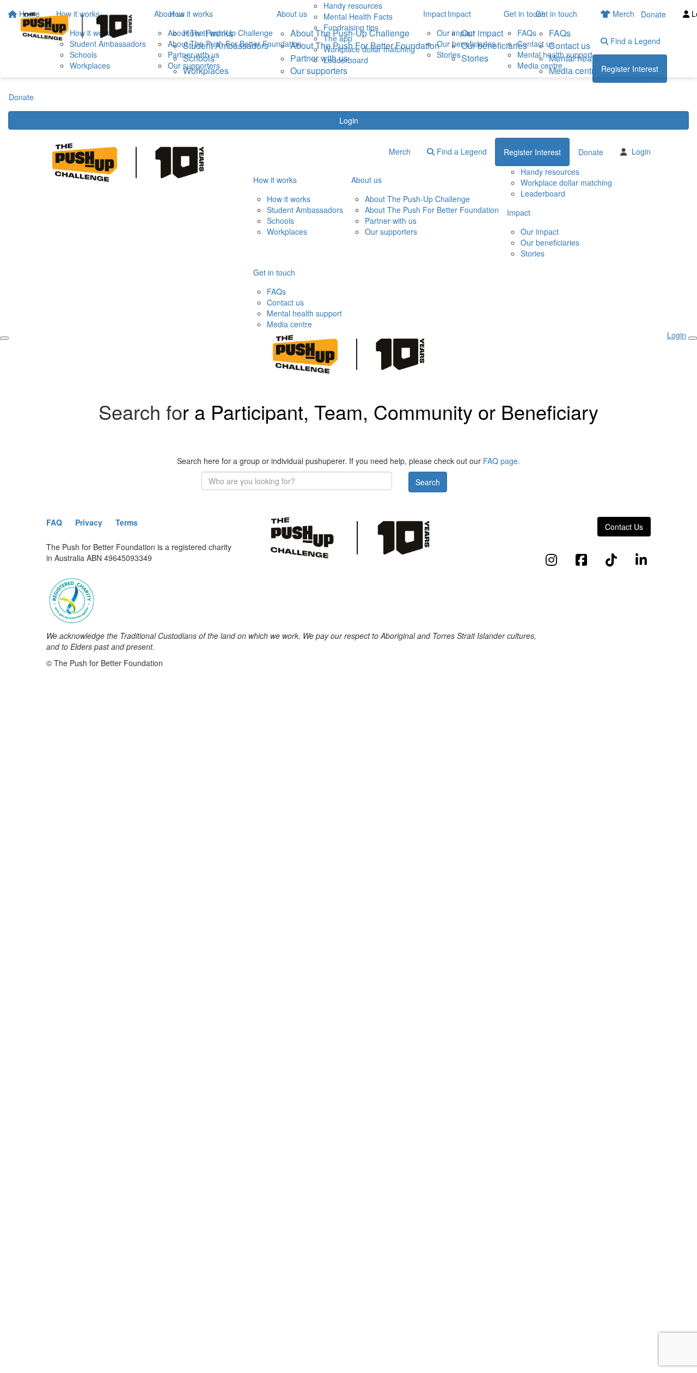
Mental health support (590, 58)
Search (427, 482)
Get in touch (556, 13)
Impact (459, 13)
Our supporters (318, 70)
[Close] (692, 338)
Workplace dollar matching (566, 182)
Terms (126, 522)
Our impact (482, 33)
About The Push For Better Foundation (364, 45)
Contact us (569, 45)
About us (292, 13)
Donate (21, 96)
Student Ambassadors (225, 45)
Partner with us (319, 58)
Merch (400, 151)
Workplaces (206, 70)
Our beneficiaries (494, 45)
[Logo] (76, 26)
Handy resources (550, 171)
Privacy (88, 522)
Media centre (574, 70)
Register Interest (532, 152)
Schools (199, 58)
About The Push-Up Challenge (349, 33)
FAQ (54, 522)
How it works (191, 13)
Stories (474, 58)
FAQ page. (501, 460)
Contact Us (624, 526)
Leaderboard (543, 193)
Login (348, 120)
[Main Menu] (4, 338)
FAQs (560, 33)
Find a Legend (461, 151)
